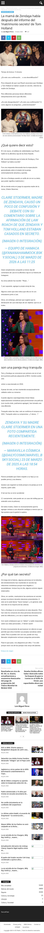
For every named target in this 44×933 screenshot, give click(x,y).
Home (2, 8)
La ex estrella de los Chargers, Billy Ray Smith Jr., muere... (14, 836)
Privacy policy (17, 924)
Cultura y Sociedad (7, 902)
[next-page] (23, 736)
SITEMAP (17, 927)
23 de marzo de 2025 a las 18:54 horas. (24, 464)
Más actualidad (6, 885)
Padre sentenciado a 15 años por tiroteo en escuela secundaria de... (14, 793)
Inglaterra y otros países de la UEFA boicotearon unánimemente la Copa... (14, 771)
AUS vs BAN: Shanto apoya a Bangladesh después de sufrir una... (15, 748)
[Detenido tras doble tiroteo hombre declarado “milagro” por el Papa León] (7, 721)
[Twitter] (8, 37)
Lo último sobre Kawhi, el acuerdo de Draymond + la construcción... (15, 814)
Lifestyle (4, 899)
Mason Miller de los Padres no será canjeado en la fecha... (14, 825)
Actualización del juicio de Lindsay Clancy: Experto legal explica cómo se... (14, 848)
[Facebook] (3, 37)
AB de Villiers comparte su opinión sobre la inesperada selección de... (14, 782)
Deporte (3, 892)
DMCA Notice (27, 924)
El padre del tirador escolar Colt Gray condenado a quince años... (15, 858)
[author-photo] (22, 698)
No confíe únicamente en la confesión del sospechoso (11, 803)
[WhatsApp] (19, 37)
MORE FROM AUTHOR (29, 712)
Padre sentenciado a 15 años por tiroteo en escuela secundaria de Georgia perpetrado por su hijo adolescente (21, 728)
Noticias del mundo (11, 8)
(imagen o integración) (22, 241)
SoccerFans (5, 912)
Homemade (7, 924)
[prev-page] (21, 736)
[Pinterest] (14, 37)
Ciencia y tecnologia (7, 896)
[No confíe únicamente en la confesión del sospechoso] (37, 804)
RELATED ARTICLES (14, 712)
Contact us (37, 924)
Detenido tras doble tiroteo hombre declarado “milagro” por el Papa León (7, 729)
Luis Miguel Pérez (8, 32)
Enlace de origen (7, 651)
